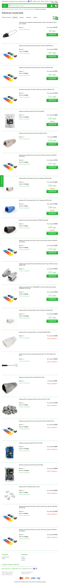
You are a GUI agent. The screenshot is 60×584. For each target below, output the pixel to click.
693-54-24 (15, 1)
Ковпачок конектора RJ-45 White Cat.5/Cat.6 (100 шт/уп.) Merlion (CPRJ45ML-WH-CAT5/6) (38, 507)
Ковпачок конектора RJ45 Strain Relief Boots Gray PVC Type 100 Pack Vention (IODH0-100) (38, 264)
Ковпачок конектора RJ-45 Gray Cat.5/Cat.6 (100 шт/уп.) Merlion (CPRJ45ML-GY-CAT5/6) (38, 155)
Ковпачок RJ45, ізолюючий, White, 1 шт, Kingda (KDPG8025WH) (34, 332)
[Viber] (28, 1)
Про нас (23, 556)
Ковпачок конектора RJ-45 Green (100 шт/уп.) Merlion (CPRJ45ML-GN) (36, 421)
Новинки (35, 17)
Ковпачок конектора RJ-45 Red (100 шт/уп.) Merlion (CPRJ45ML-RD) (36, 67)
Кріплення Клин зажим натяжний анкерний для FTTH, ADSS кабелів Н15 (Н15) (37, 354)
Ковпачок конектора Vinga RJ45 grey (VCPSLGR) (31, 465)
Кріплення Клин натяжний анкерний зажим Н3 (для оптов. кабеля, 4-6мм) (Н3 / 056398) (37, 23)
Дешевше (15, 17)
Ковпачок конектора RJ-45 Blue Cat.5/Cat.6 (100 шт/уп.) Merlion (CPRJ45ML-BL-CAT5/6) (38, 530)
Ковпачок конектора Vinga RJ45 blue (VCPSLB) (30, 443)
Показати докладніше (24, 29)
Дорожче (21, 17)
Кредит (56, 1)
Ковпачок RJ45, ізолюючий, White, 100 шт (29, 486)
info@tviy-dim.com (25, 573)
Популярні (28, 17)
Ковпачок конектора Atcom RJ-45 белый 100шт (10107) (33, 133)
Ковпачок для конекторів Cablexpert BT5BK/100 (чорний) (33, 220)
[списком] (56, 18)
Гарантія (42, 1)
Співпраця (52, 1)
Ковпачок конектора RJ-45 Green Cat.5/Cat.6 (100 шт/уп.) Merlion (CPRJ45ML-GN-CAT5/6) (38, 241)
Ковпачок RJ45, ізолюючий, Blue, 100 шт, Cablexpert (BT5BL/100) (35, 200)
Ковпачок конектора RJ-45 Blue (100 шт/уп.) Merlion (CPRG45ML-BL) (36, 45)
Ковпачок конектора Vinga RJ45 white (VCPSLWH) (31, 111)
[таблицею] (53, 18)
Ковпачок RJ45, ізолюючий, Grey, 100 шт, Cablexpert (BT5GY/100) (35, 178)
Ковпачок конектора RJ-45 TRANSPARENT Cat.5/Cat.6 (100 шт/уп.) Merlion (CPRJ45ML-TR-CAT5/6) (37, 287)
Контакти (47, 1)
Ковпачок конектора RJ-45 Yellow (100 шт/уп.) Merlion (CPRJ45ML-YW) (36, 89)
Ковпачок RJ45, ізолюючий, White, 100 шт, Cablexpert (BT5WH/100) (35, 310)
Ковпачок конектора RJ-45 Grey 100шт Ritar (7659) (31, 377)
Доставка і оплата (36, 1)
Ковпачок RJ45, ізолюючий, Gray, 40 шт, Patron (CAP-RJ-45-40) (34, 399)
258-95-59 (6, 1)
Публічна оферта (54, 2)
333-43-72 (23, 1)
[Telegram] (36, 568)
